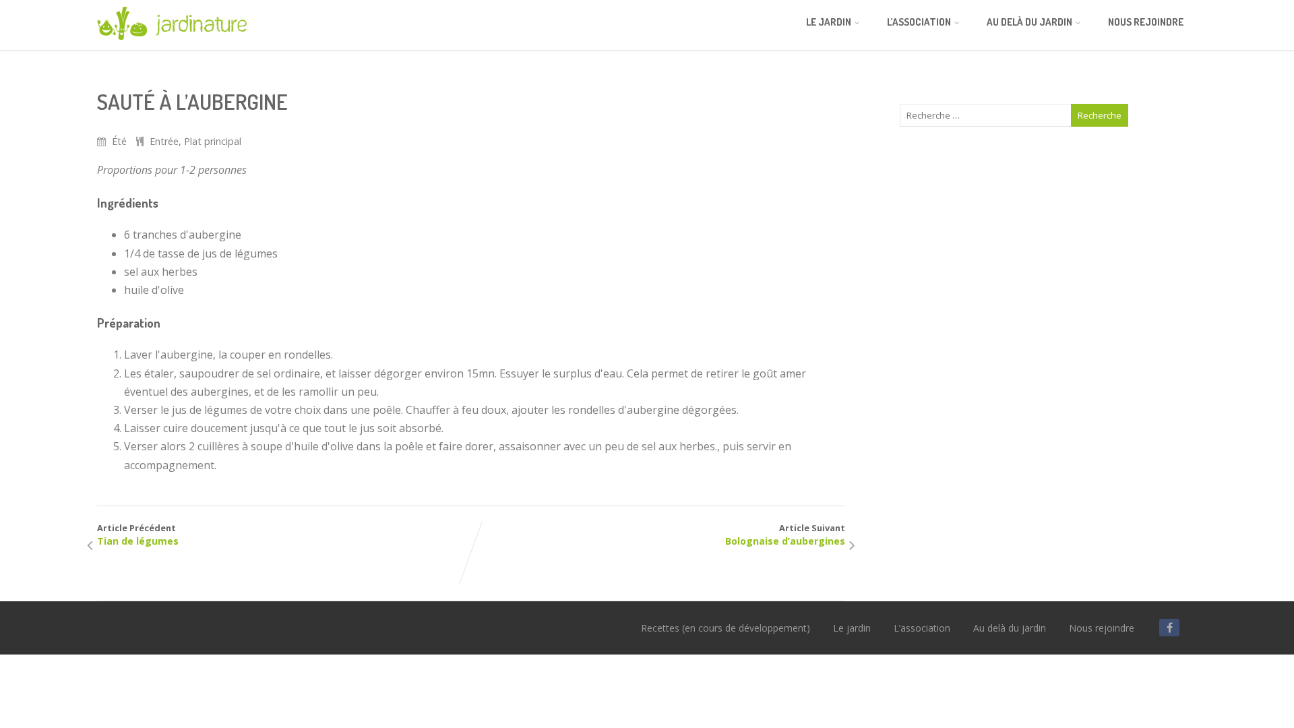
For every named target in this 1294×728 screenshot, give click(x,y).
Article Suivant (785, 534)
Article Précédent (138, 534)
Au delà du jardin (1029, 22)
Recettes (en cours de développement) (725, 627)
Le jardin (828, 22)
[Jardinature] (172, 42)
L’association (919, 22)
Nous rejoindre (1145, 22)
